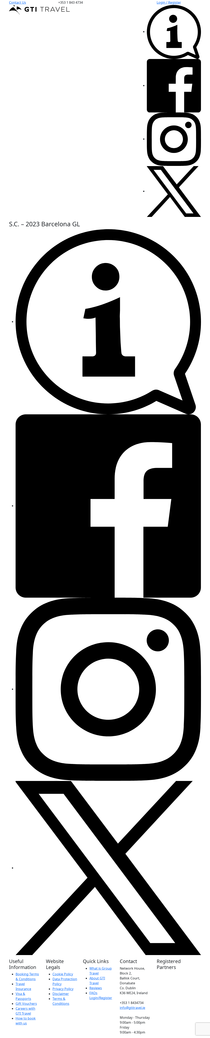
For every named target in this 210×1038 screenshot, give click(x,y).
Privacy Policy (62, 989)
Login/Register (100, 998)
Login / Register (169, 2)
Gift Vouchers (26, 1003)
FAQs (93, 993)
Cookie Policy (62, 974)
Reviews (95, 988)
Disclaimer (60, 994)
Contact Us (17, 2)
